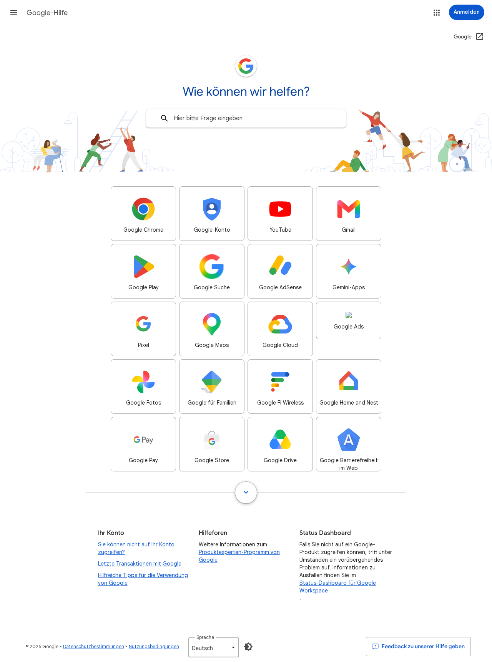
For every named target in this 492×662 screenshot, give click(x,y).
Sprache (205, 637)
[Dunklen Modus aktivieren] (248, 646)
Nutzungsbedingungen (154, 646)
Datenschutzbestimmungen (93, 646)
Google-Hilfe (47, 12)
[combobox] (246, 118)
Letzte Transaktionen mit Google (139, 563)
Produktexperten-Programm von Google (239, 556)
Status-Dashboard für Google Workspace (337, 586)
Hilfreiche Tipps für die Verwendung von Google (143, 579)
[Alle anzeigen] (246, 492)
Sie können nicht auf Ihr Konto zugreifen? (136, 548)
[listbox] (213, 647)
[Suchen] (164, 118)
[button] (14, 12)
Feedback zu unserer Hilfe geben (423, 646)
